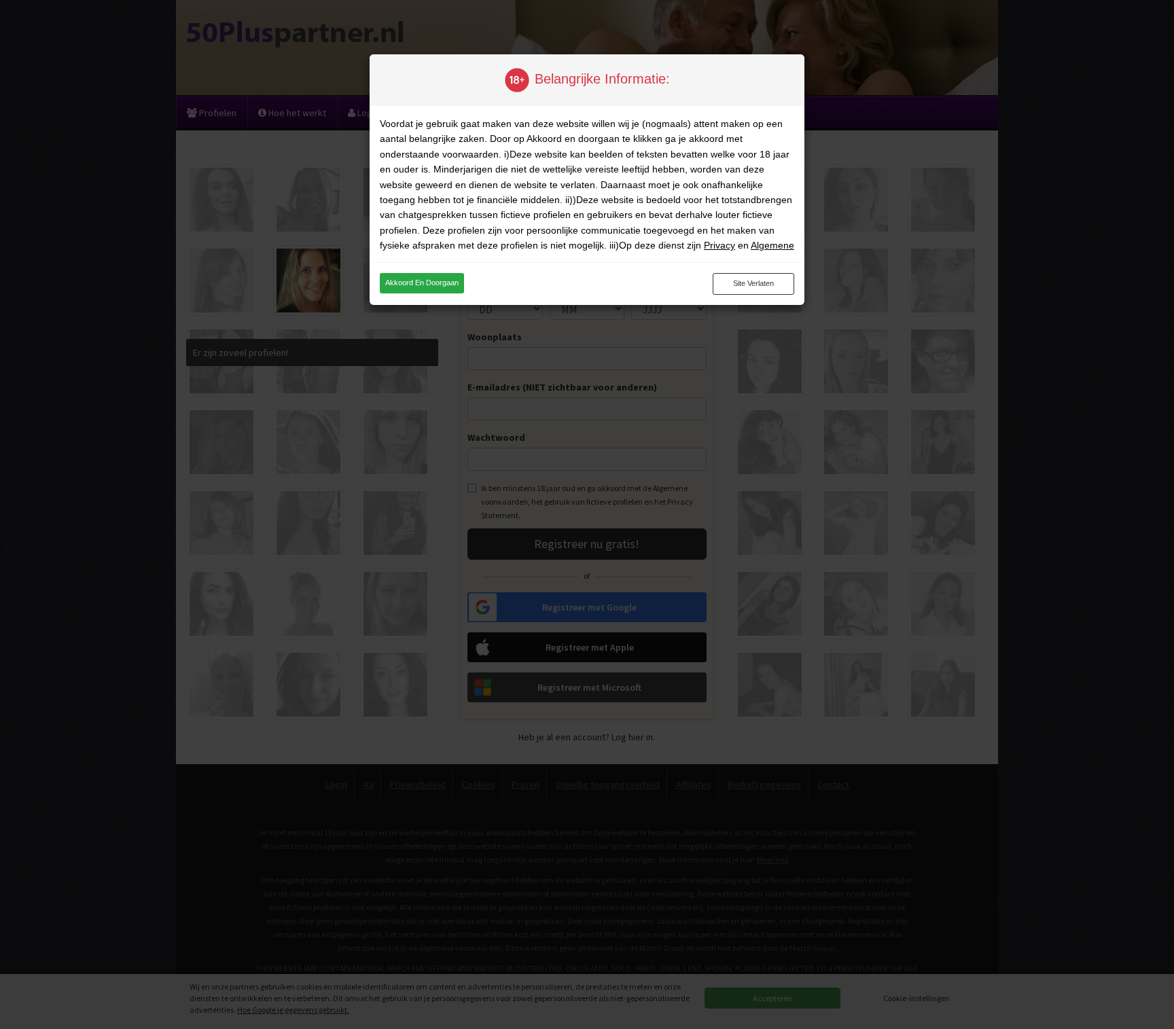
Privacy (719, 245)
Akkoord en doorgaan (422, 282)
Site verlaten (753, 283)
